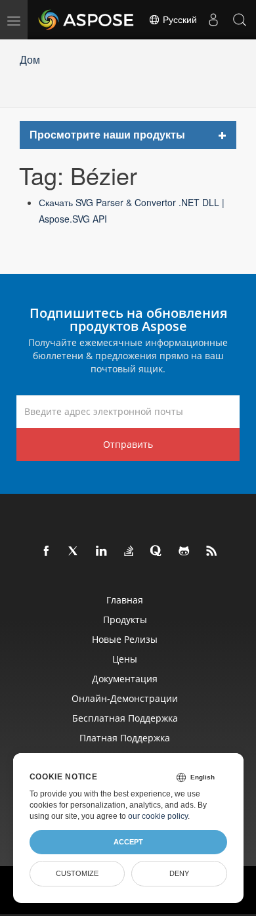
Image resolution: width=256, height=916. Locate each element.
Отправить (128, 444)
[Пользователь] (213, 19)
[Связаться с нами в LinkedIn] (101, 551)
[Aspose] (86, 19)
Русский (178, 19)
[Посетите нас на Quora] (156, 551)
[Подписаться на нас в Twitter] (74, 551)
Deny (179, 873)
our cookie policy (158, 816)
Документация (125, 678)
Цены (124, 659)
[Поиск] (239, 19)
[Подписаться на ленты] (212, 551)
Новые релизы (125, 639)
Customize (77, 873)
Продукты (125, 619)
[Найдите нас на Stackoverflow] (129, 551)
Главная (124, 600)
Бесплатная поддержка (125, 718)
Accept (128, 842)
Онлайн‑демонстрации (125, 698)
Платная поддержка (124, 737)
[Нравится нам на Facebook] (46, 551)
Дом (30, 59)
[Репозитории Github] (184, 551)
